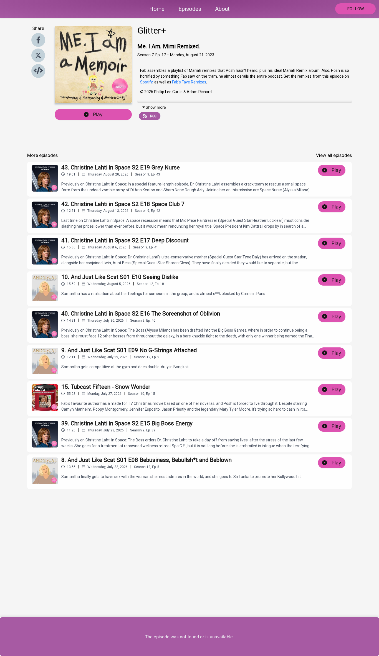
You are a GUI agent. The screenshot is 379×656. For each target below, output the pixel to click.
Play (98, 114)
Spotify (146, 82)
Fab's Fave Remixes (189, 82)
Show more (156, 107)
